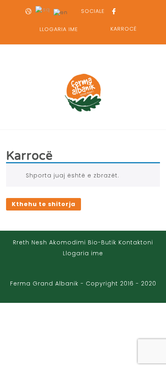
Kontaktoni (135, 242)
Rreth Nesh (30, 242)
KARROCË (123, 29)
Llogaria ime (83, 253)
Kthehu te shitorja (43, 204)
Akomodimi (67, 242)
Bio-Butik (102, 242)
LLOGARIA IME (58, 29)
